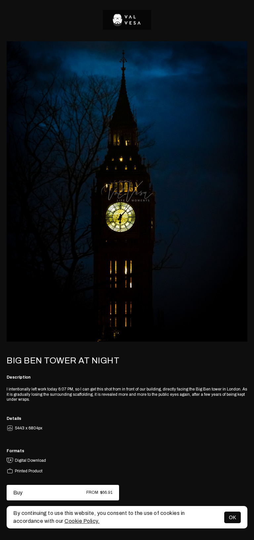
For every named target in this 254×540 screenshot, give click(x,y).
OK (232, 517)
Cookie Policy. (82, 521)
